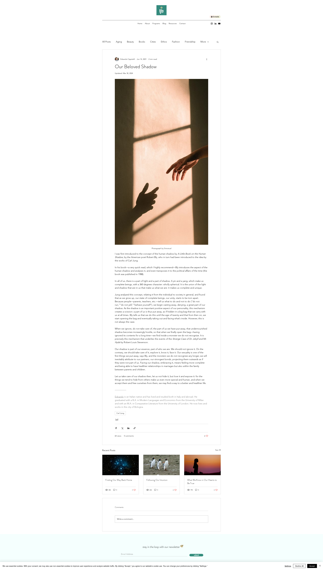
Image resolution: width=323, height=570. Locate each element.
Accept (312, 566)
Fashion (176, 41)
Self (116, 419)
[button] (217, 42)
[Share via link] (134, 428)
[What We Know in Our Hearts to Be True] (202, 465)
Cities (153, 41)
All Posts (106, 41)
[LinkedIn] (215, 23)
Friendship (190, 41)
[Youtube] (219, 23)
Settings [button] (288, 566)
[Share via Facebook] (116, 428)
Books (142, 41)
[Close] (319, 566)
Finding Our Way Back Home (118, 480)
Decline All (299, 566)
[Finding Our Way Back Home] (120, 465)
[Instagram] (211, 23)
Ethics (164, 41)
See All (218, 450)
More (203, 41)
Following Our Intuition (156, 480)
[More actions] (206, 59)
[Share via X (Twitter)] (122, 428)
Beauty (130, 41)
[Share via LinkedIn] (128, 428)
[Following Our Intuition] (161, 465)
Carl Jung (120, 413)
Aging (119, 41)
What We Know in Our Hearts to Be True (202, 481)
